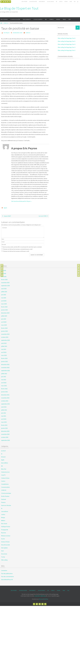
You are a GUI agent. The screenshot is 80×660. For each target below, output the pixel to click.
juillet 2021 (4, 409)
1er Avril (3, 450)
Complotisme (5, 483)
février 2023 (4, 357)
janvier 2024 (4, 330)
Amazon (3, 456)
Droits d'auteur (5, 495)
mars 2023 (4, 354)
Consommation (5, 486)
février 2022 (4, 388)
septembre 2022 (5, 370)
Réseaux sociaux (5, 535)
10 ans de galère (33, 1)
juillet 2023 (4, 345)
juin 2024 (3, 318)
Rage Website (42, 1)
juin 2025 (3, 294)
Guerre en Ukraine (6, 504)
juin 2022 (3, 376)
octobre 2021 (4, 400)
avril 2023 (3, 351)
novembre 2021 (5, 397)
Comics (60, 1)
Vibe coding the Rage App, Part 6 (66, 38)
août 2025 (3, 288)
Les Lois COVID (43, 215)
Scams (3, 538)
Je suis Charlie (50, 1)
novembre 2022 (5, 367)
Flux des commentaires (7, 576)
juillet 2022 (4, 373)
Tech (2, 550)
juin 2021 (3, 412)
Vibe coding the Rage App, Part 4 (66, 44)
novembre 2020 (5, 433)
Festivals (3, 498)
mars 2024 (4, 324)
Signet (5, 207)
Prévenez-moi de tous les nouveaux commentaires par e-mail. (18, 248)
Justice (3, 513)
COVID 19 (6, 23)
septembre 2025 (5, 285)
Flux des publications (7, 572)
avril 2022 (3, 382)
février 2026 (4, 279)
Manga (66, 1)
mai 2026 (3, 272)
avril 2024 (3, 321)
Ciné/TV (3, 474)
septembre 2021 (5, 403)
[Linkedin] (5, 1)
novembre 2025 (5, 282)
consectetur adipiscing (39, 595)
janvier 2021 (4, 427)
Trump (3, 556)
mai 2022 (3, 379)
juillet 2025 (4, 291)
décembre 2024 (5, 312)
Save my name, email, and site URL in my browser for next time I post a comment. (22, 246)
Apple (2, 459)
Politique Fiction (5, 526)
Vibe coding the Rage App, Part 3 (66, 47)
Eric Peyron (24, 1)
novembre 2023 (5, 333)
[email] (10, 1)
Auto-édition (4, 462)
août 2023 (3, 342)
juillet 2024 (4, 315)
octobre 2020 (4, 436)
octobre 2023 (4, 336)
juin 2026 (3, 269)
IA (1, 507)
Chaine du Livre (5, 471)
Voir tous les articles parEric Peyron (21, 201)
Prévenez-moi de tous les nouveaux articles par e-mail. (16, 250)
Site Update (4, 547)
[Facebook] (1, 1)
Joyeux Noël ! (7, 215)
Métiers (3, 520)
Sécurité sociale (5, 544)
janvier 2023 (4, 360)
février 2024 (4, 327)
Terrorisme (4, 553)
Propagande (4, 529)
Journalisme (4, 510)
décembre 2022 (5, 363)
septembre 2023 (5, 339)
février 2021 (4, 424)
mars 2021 (4, 421)
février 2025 (4, 306)
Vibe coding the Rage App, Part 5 (66, 41)
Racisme (3, 532)
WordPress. (45, 598)
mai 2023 (3, 348)
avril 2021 (3, 418)
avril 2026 (3, 276)
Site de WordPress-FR (7, 579)
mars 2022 (4, 385)
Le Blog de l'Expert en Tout (19, 8)
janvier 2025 (4, 309)
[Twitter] (3, 1)
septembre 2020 (5, 439)
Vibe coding (4, 559)
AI (1, 453)
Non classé (4, 523)
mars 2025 (4, 303)
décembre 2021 (5, 394)
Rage (71, 1)
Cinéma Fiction (5, 477)
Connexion (4, 569)
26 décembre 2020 (17, 32)
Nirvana (40, 598)
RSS (74, 1)
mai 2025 (3, 297)
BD (56, 1)
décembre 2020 (5, 430)
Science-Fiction (5, 541)
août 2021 (3, 406)
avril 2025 (3, 300)
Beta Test (3, 468)
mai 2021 (3, 415)
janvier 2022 (4, 391)
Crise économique (6, 492)
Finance (3, 501)
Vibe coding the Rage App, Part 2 (66, 50)
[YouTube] (7, 1)
